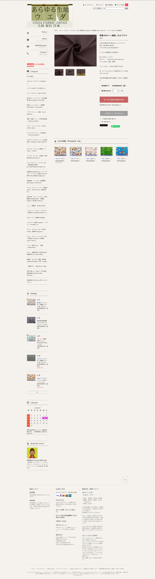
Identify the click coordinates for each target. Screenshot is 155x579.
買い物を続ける (106, 121)
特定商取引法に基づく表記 (106, 568)
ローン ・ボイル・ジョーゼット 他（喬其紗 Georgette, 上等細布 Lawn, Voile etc (82, 30)
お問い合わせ (51, 568)
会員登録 (110, 5)
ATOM (122, 568)
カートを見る (122, 5)
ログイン (100, 5)
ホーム (33, 568)
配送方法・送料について (91, 568)
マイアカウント (89, 5)
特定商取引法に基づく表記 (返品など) (110, 105)
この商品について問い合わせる (113, 113)
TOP (55, 30)
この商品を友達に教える (109, 119)
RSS (117, 568)
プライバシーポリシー (62, 568)
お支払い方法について (76, 568)
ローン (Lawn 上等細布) (115, 30)
